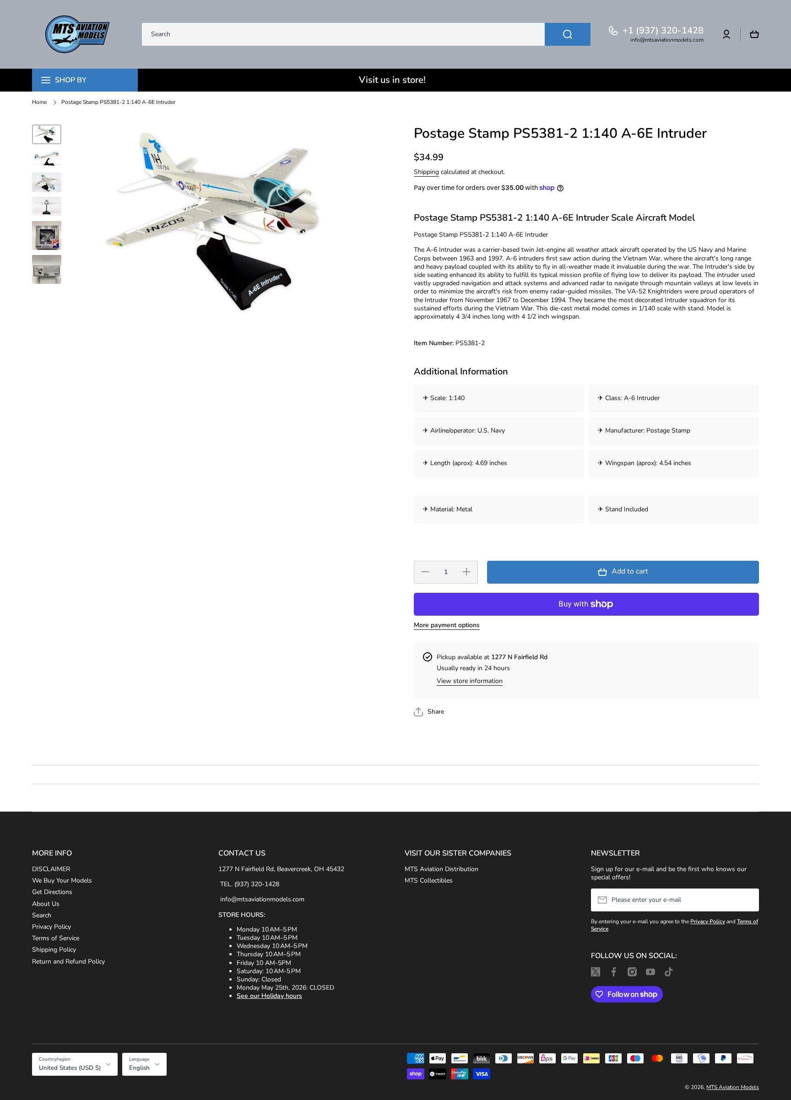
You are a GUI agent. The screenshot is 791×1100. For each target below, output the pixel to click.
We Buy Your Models (62, 880)
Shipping (426, 172)
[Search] (568, 34)
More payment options (447, 625)
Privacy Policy (51, 926)
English (139, 1068)
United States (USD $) (70, 1068)
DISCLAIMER (51, 869)
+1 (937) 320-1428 (663, 31)
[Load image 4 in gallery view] (46, 207)
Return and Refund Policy (68, 961)
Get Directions (52, 892)
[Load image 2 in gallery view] (46, 158)
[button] (754, 34)
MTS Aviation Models (732, 1087)
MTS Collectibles (429, 880)
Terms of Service (55, 938)
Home (39, 102)
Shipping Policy (54, 949)
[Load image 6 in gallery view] (46, 269)
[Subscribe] (747, 900)
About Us (46, 904)
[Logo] (78, 34)
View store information (470, 681)
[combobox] (366, 34)
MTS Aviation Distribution (441, 869)
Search (41, 915)
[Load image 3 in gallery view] (46, 182)
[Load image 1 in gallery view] (46, 134)
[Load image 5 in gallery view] (46, 235)
